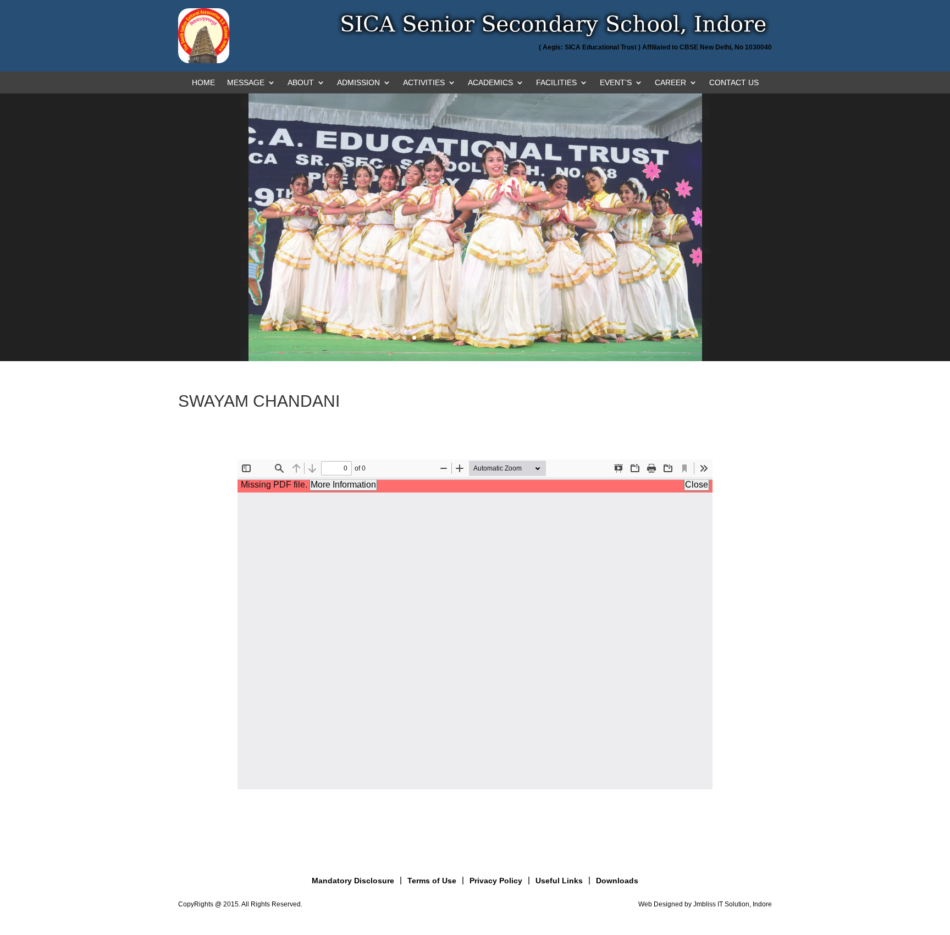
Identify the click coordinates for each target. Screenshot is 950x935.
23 (564, 338)
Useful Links (559, 880)
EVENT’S (616, 83)
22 (554, 338)
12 (461, 338)
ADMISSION (358, 83)
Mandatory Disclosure (353, 880)
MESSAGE (245, 83)
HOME (203, 83)
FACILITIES (556, 83)
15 (489, 338)
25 (582, 338)
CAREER (670, 83)
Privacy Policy (496, 880)
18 (517, 338)
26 (592, 338)
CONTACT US (734, 83)
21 (545, 338)
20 (536, 338)
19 (526, 338)
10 (442, 338)
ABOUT (301, 83)
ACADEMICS (490, 83)
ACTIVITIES (424, 83)
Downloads (617, 880)
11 (452, 338)
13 (470, 338)
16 (498, 338)
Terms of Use (431, 880)
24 (573, 338)
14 (480, 338)
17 (508, 338)
